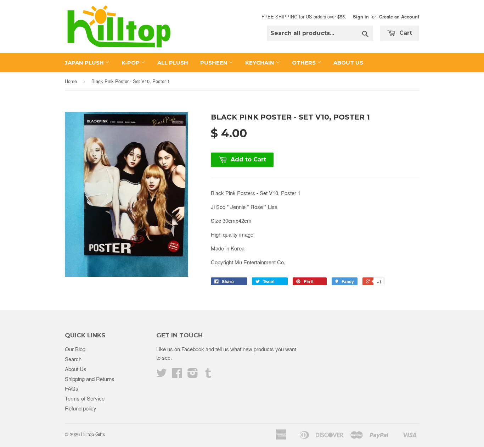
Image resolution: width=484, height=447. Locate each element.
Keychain (260, 62)
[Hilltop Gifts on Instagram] (192, 375)
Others (304, 62)
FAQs (71, 388)
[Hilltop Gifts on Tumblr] (208, 375)
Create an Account (399, 16)
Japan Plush (85, 62)
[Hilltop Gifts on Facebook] (177, 375)
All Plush (172, 62)
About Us (348, 62)
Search (73, 359)
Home (71, 81)
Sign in (361, 16)
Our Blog (75, 349)
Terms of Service (85, 398)
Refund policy (80, 408)
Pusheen (214, 62)
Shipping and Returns (89, 378)
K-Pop (131, 62)
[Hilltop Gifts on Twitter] (161, 375)
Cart (405, 32)
